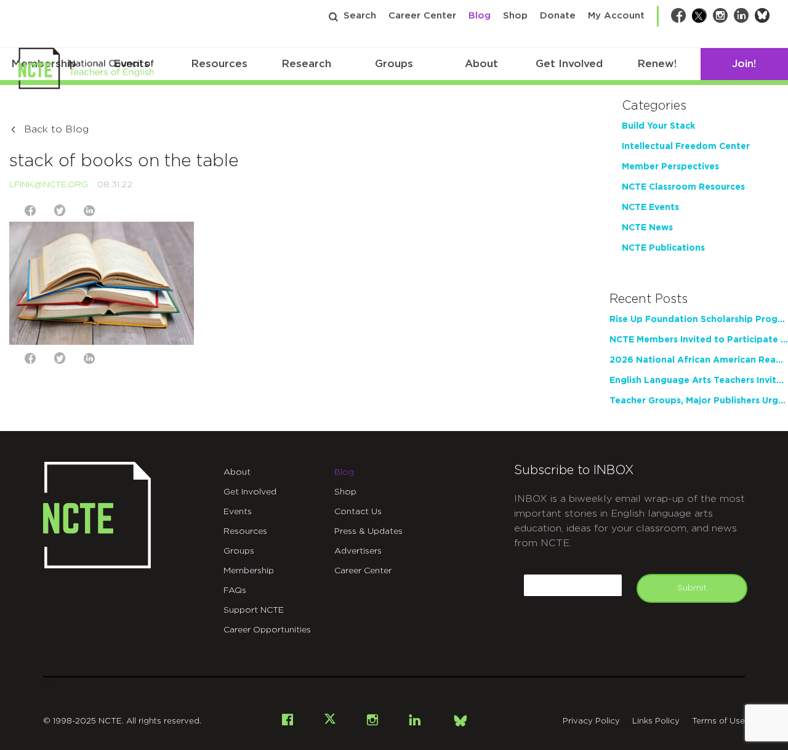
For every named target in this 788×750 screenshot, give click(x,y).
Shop (515, 15)
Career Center (422, 15)
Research (306, 63)
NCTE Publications (663, 248)
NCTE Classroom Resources (683, 187)
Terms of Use (718, 721)
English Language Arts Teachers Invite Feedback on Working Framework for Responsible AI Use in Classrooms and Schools (698, 380)
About (481, 63)
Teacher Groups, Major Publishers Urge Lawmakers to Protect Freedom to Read (698, 401)
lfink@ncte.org (48, 184)
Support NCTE (253, 610)
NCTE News (647, 228)
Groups (394, 63)
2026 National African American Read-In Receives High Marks (698, 360)
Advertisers (358, 551)
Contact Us (358, 511)
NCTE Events (650, 207)
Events (237, 511)
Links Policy (656, 721)
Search (360, 15)
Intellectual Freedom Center (686, 146)
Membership (248, 571)
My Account (616, 15)
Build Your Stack (658, 126)
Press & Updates (368, 531)
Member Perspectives (670, 167)
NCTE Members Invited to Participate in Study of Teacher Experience (698, 340)
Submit (692, 588)
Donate (558, 15)
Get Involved (569, 63)
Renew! (657, 63)
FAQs (234, 590)
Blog (479, 15)
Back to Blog (56, 129)
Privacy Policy (591, 721)
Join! (744, 63)
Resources (219, 63)
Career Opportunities (267, 630)
